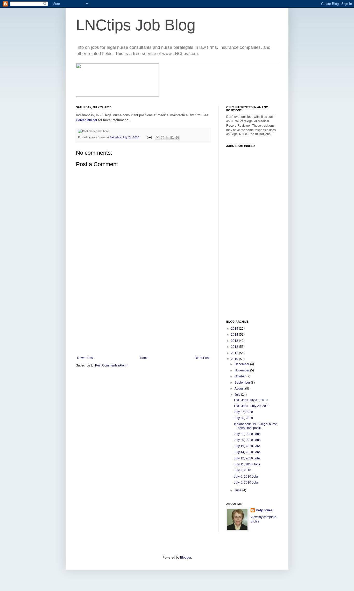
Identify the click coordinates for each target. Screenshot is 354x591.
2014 (235, 334)
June (238, 490)
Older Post (202, 358)
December (242, 364)
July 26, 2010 (243, 418)
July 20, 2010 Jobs (247, 440)
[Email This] (157, 137)
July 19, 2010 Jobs (247, 446)
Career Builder (86, 120)
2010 (235, 359)
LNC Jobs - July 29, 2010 (252, 406)
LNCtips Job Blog (135, 25)
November (242, 370)
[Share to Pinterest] (177, 137)
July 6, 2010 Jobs (246, 476)
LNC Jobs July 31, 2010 (251, 400)
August (240, 388)
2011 (235, 353)
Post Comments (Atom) (111, 365)
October (240, 376)
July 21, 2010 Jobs (247, 434)
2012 (235, 347)
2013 (235, 341)
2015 (235, 328)
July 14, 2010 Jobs (247, 452)
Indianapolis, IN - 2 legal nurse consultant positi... (255, 426)
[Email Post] (149, 137)
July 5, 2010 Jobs (246, 482)
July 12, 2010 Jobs (247, 458)
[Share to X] (167, 137)
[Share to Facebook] (172, 137)
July (238, 394)
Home (144, 358)
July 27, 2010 (243, 412)
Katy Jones (264, 510)
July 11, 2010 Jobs (247, 464)
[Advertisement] (143, 317)
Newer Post (85, 358)
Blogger (185, 557)
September (243, 382)
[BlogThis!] (162, 137)
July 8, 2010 (242, 470)
